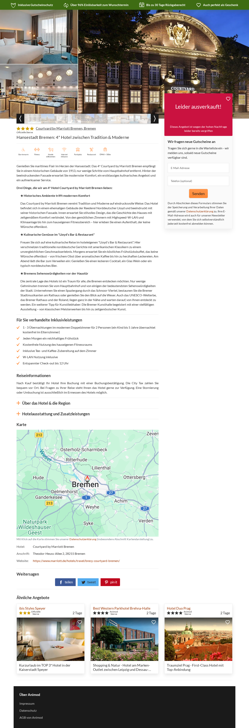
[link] (32, 5)
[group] (34, 118)
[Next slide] (155, 118)
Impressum (26, 703)
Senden (198, 193)
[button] (228, 98)
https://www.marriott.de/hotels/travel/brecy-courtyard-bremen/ (76, 561)
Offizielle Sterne (25, 132)
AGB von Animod (31, 717)
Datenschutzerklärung (62, 483)
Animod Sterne (114, 613)
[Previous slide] (20, 118)
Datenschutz (28, 710)
